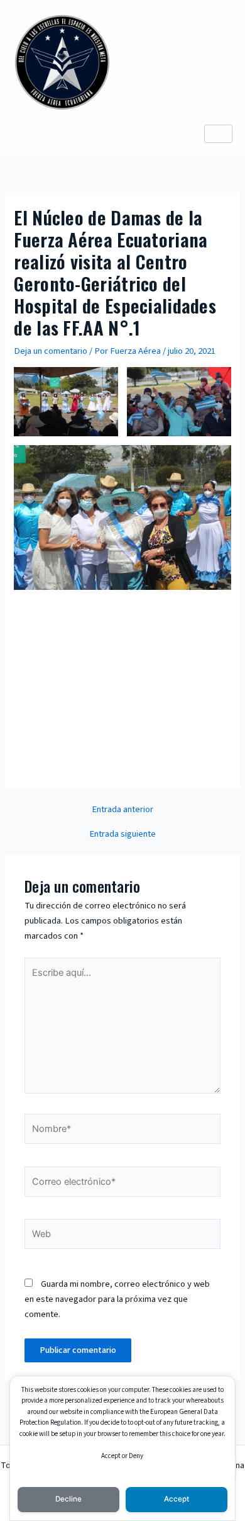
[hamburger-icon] (218, 134)
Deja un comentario (50, 351)
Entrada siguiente (122, 834)
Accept (176, 1499)
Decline (68, 1499)
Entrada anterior (122, 810)
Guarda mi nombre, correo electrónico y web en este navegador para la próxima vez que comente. (117, 1299)
